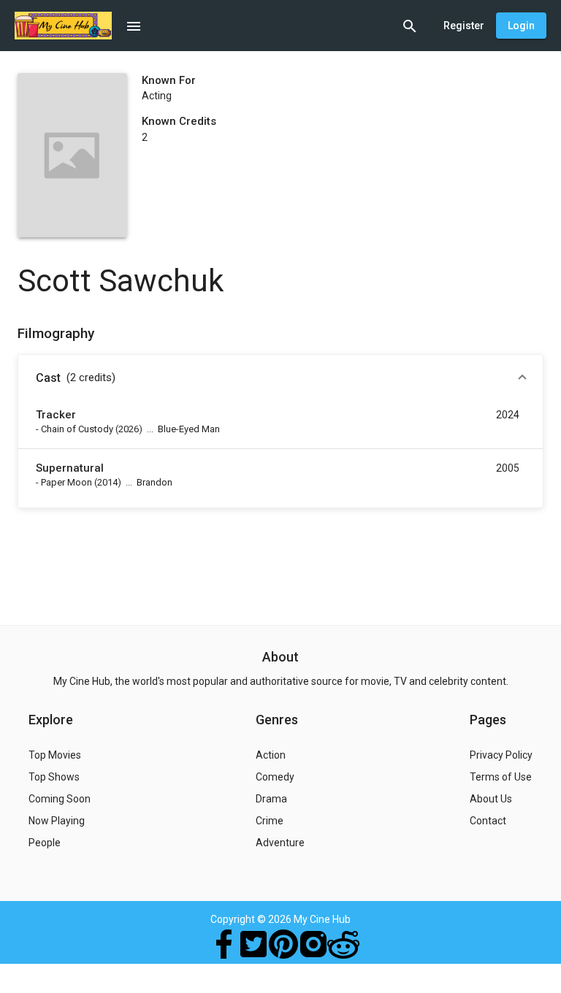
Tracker (56, 414)
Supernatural (70, 468)
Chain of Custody (77, 428)
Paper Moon (66, 482)
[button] (280, 378)
